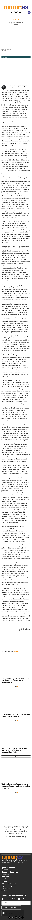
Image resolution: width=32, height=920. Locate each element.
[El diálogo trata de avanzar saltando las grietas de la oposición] (16, 702)
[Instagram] (22, 917)
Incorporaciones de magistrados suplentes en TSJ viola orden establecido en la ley (14, 750)
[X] (20, 12)
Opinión (16, 19)
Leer (15, 686)
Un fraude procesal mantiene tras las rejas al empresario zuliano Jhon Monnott (15, 786)
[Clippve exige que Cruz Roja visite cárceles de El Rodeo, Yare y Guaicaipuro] (16, 666)
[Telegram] (12, 12)
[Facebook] (17, 12)
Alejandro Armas (6, 49)
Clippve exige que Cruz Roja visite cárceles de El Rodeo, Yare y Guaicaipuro (15, 680)
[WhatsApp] (15, 12)
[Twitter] (19, 917)
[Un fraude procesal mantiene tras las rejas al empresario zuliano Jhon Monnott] (16, 772)
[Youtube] (12, 917)
